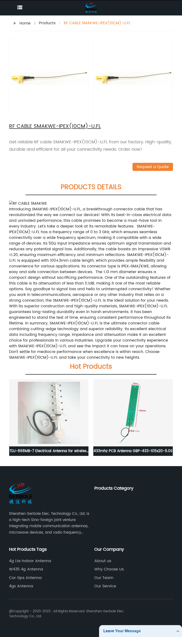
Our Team (103, 578)
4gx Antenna (21, 586)
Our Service (105, 586)
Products (47, 23)
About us (102, 561)
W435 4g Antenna (26, 569)
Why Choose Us (109, 569)
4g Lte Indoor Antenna (30, 561)
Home (25, 23)
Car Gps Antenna (25, 578)
